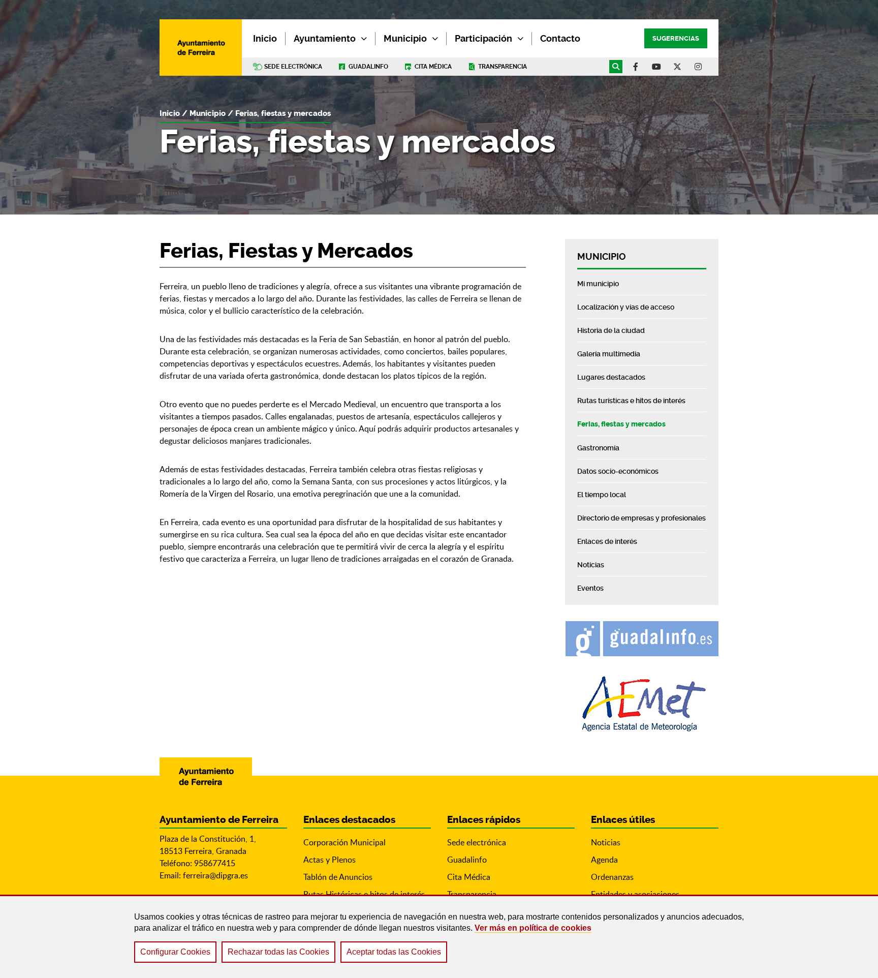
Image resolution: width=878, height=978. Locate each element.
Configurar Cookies (175, 952)
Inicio (170, 113)
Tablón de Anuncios (337, 876)
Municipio (405, 38)
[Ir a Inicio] (201, 48)
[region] (439, 936)
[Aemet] (642, 704)
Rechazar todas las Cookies (278, 952)
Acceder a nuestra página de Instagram (698, 67)
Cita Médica (468, 876)
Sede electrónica (293, 66)
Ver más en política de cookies (533, 928)
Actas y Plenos (329, 859)
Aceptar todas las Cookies (394, 952)
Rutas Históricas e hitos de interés (364, 894)
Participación (483, 38)
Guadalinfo (368, 66)
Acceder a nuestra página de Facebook (635, 67)
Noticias (605, 842)
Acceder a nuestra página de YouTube (656, 67)
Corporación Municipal (344, 842)
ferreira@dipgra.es (215, 875)
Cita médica (433, 66)
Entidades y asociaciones (635, 894)
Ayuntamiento (325, 38)
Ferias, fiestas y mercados (283, 113)
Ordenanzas (612, 876)
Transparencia (502, 66)
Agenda (604, 859)
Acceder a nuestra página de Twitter (677, 67)
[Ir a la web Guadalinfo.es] (642, 638)
